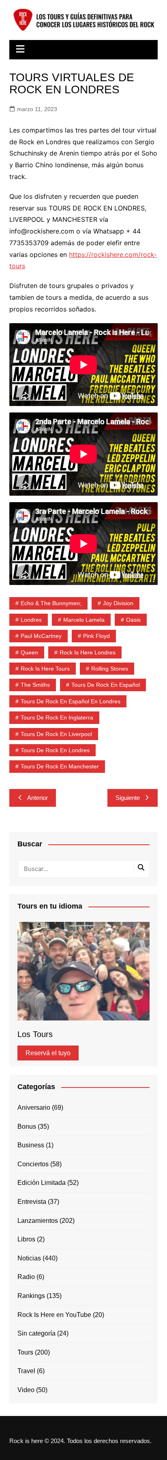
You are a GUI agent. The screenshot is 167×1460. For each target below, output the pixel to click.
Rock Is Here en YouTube (54, 1314)
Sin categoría (36, 1333)
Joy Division (118, 603)
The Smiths (35, 685)
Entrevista (31, 1201)
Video (25, 1389)
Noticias (29, 1258)
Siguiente (128, 797)
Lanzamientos (37, 1220)
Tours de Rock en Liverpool (56, 734)
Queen (29, 652)
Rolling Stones (109, 668)
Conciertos (33, 1164)
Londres (31, 619)
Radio (26, 1276)
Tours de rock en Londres (55, 750)
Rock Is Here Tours (45, 668)
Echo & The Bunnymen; (51, 603)
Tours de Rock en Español (105, 685)
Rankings (31, 1295)
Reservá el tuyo (48, 1053)
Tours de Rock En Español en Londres (70, 701)
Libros (26, 1239)
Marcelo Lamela (84, 619)
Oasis (133, 619)
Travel (26, 1370)
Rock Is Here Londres (88, 652)
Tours (25, 1352)
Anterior (37, 797)
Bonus (26, 1126)
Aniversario (33, 1107)
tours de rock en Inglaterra (57, 717)
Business (30, 1145)
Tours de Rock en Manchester (60, 766)
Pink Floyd (96, 636)
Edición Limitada (41, 1182)
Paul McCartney (41, 636)
